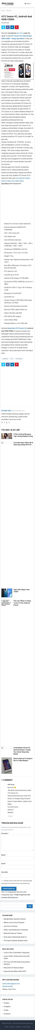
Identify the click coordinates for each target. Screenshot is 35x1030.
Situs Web (4, 872)
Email (3, 863)
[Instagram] (10, 422)
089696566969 (7, 986)
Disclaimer (18, 1026)
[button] (28, 4)
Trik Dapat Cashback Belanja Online (15, 940)
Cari (29, 906)
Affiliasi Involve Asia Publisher (14, 922)
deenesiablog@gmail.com (11, 984)
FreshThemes (22, 1023)
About (6, 1026)
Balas (10, 816)
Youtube (6, 1003)
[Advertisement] (17, 205)
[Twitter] (2, 422)
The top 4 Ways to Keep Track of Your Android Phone (22, 603)
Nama (3, 855)
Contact (12, 1026)
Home (3, 10)
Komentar (5, 833)
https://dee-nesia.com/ (18, 410)
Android (9, 10)
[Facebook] (5, 422)
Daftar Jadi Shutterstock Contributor (16, 930)
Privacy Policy (26, 1026)
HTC (12, 358)
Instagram (7, 1006)
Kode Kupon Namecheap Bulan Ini (15, 937)
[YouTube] (7, 422)
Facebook (7, 1014)
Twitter (6, 1010)
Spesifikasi (19, 358)
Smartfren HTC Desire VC (17, 328)
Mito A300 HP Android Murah (14, 968)
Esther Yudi (5, 23)
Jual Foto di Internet (10, 926)
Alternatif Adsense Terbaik (13, 933)
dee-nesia (20, 33)
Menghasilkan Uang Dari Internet (15, 919)
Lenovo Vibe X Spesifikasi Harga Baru (16, 953)
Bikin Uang (30, 1023)
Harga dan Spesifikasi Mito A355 (15, 971)
